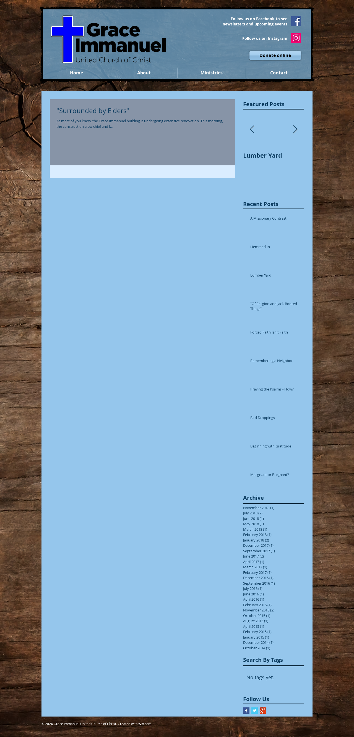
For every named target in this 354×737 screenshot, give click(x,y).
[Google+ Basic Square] (263, 710)
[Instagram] (296, 38)
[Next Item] (295, 129)
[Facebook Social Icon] (296, 21)
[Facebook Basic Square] (246, 710)
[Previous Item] (251, 129)
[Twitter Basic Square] (254, 710)
